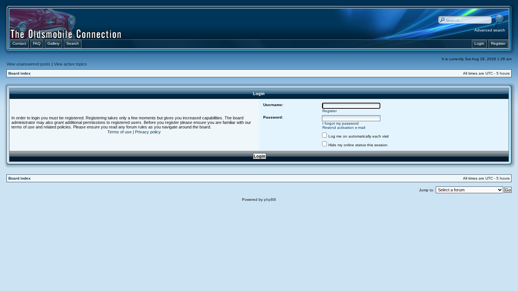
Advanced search (489, 30)
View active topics (70, 64)
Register (329, 111)
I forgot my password (340, 123)
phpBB (270, 199)
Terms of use (119, 132)
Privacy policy (148, 132)
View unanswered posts (28, 64)
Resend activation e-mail (343, 127)
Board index (19, 73)
